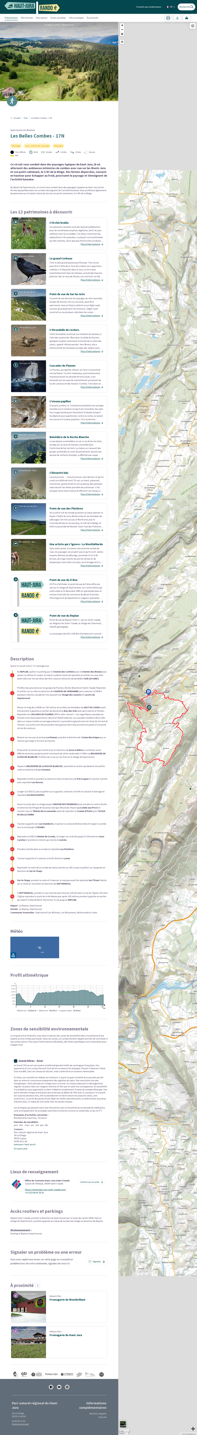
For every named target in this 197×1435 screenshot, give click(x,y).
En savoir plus (20, 1148)
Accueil (17, 118)
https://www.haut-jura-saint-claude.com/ (45, 1189)
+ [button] (122, 25)
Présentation (11, 17)
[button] (122, 34)
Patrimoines (27, 17)
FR (171, 6)
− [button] (122, 29)
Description (41, 17)
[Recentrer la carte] (122, 42)
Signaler (97, 1261)
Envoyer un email (20, 1424)
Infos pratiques (76, 17)
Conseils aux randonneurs (148, 6)
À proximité (92, 17)
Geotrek (102, 1417)
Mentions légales (97, 1413)
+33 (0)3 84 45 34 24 (34, 1192)
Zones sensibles (58, 17)
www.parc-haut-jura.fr (25, 1144)
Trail (25, 118)
